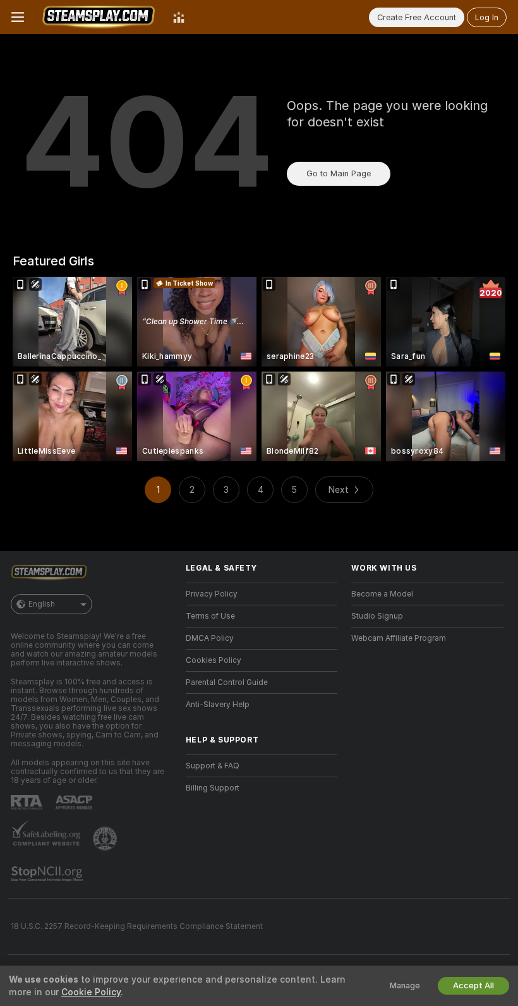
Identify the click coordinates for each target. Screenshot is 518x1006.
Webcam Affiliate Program (398, 638)
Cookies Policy (213, 660)
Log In (486, 17)
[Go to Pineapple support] (106, 839)
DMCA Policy (210, 638)
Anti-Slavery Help (218, 704)
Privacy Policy (212, 594)
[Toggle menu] (17, 17)
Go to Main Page (338, 173)
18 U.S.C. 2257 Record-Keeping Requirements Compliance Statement (137, 926)
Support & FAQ (212, 765)
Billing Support (212, 788)
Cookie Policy (91, 992)
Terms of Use (210, 616)
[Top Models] (179, 17)
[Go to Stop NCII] (48, 874)
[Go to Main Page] (98, 17)
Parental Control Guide (227, 682)
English (41, 604)
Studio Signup (377, 616)
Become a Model (382, 594)
